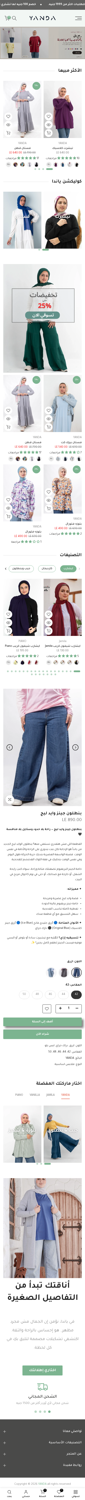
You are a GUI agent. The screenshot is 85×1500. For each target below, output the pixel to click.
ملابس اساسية (65, 1064)
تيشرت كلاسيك (62, 148)
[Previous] (79, 568)
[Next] (5, 568)
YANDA (62, 143)
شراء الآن (42, 1034)
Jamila (62, 641)
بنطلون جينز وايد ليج (61, 814)
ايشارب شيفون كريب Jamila (62, 646)
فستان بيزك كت (71, 442)
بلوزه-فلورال (74, 524)
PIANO (22, 641)
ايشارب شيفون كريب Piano (22, 646)
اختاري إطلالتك (42, 1370)
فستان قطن (22, 148)
